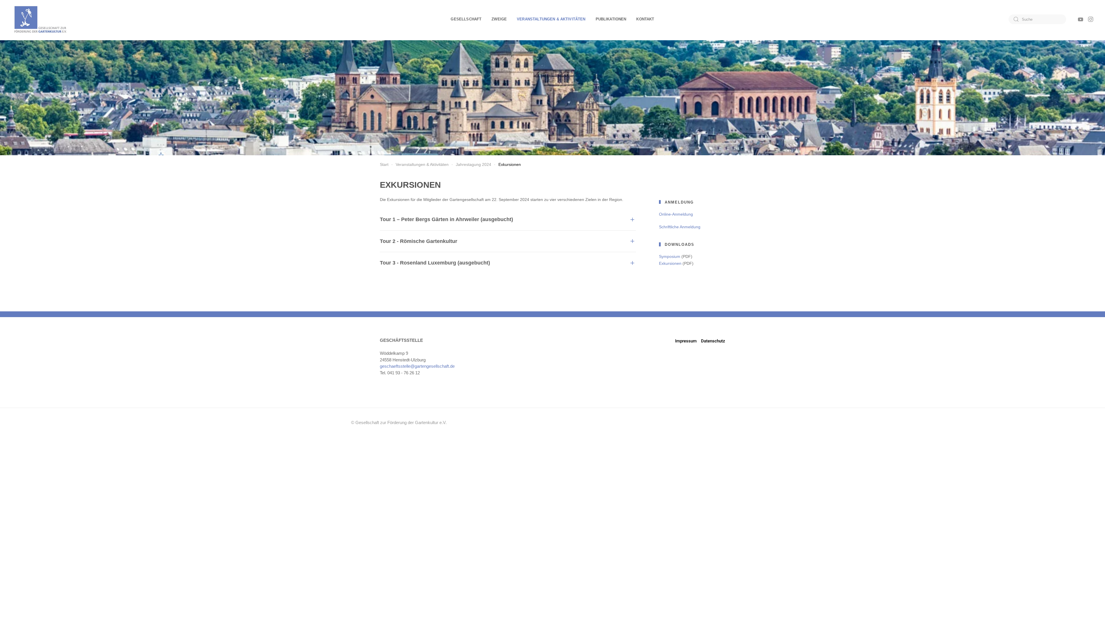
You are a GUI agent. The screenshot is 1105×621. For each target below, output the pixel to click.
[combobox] (1037, 19)
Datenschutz (713, 341)
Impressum (686, 341)
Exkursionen (670, 263)
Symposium (669, 256)
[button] (20, 98)
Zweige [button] (499, 19)
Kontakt (645, 19)
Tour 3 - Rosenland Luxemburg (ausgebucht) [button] (435, 263)
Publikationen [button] (611, 19)
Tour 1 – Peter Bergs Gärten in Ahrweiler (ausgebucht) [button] (446, 219)
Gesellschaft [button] (466, 19)
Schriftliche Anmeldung (679, 227)
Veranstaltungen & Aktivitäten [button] (551, 19)
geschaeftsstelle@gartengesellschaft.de (417, 366)
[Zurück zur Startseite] (40, 19)
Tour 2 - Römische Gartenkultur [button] (418, 241)
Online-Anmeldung (676, 214)
